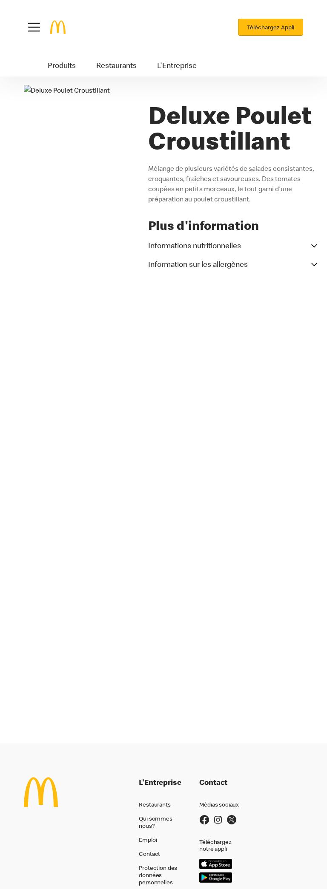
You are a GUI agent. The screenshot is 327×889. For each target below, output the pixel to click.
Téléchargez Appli (270, 27)
